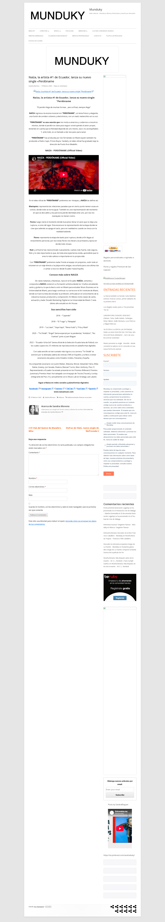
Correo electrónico (37, 486)
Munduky (95, 9)
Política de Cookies (35, 41)
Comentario (34, 452)
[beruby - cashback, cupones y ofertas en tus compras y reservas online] (119, 587)
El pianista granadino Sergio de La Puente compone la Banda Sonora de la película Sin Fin (119, 550)
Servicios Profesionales (80, 36)
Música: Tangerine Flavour (119, 527)
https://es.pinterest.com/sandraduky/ (119, 855)
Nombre (33, 478)
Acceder (48, 906)
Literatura (43, 31)
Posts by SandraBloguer (118, 804)
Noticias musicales (85, 397)
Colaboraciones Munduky (57, 36)
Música (56, 31)
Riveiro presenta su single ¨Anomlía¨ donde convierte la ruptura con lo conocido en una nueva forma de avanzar (119, 346)
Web (30, 495)
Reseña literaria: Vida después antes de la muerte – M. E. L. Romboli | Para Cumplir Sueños (118, 561)
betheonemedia (72, 397)
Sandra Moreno (34, 86)
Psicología (70, 31)
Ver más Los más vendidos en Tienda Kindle (118, 284)
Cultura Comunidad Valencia (103, 31)
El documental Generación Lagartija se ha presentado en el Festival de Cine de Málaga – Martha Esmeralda (119, 510)
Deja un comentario (60, 86)
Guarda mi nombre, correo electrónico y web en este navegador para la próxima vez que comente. (62, 508)
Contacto (97, 36)
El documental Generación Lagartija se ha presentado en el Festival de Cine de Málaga (119, 516)
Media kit (32, 31)
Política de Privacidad (114, 36)
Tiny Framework (39, 906)
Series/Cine (82, 31)
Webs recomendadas (36, 36)
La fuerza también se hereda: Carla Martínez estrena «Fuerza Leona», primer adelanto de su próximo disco (119, 299)
